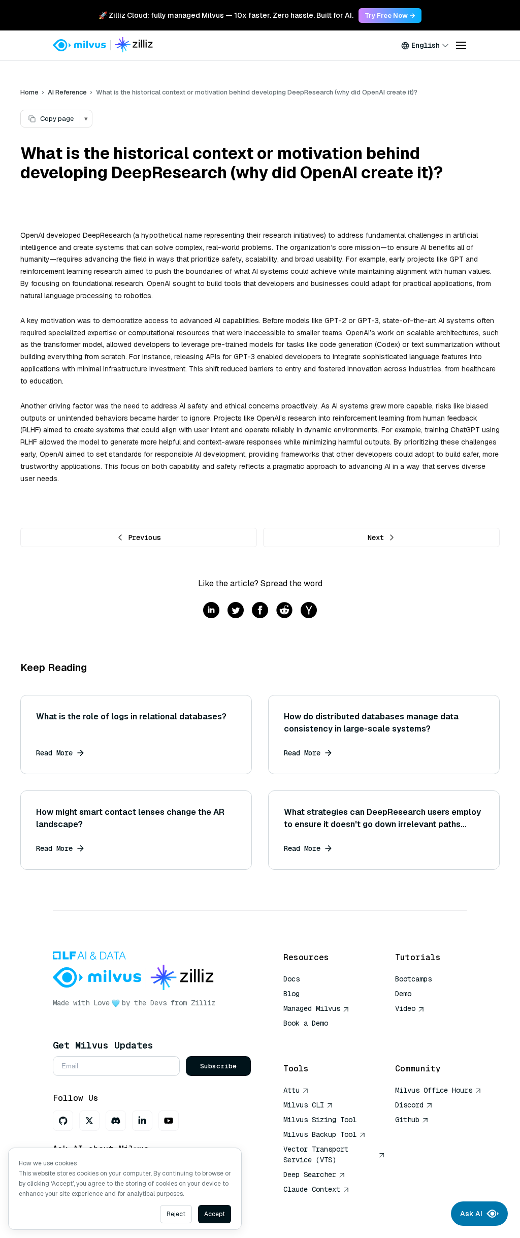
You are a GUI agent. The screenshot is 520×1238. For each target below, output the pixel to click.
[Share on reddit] (284, 611)
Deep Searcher (309, 1174)
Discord (409, 1104)
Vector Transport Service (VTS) (315, 1154)
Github (407, 1119)
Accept (214, 1214)
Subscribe (218, 1066)
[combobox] (425, 45)
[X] (89, 1120)
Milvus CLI (303, 1104)
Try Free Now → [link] (390, 15)
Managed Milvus (311, 1008)
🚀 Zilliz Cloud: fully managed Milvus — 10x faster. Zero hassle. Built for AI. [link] (226, 15)
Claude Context (311, 1189)
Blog (291, 993)
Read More (54, 752)
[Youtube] (168, 1120)
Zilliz (203, 1002)
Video (405, 1008)
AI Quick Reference (319, 1037)
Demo (403, 993)
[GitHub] (63, 1120)
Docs (291, 978)
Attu (291, 1090)
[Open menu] (461, 45)
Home (29, 92)
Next (376, 537)
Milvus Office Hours (433, 1090)
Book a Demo (305, 1023)
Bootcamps (413, 978)
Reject (176, 1214)
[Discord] (116, 1120)
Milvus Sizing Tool (319, 1119)
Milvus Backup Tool (319, 1134)
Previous (144, 537)
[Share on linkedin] (211, 611)
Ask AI (471, 1213)
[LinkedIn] (142, 1120)
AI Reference (67, 92)
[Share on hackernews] (309, 611)
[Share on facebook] (260, 611)
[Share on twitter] (236, 611)
